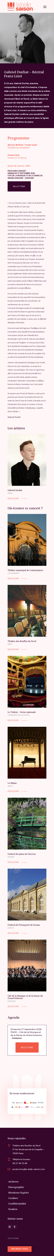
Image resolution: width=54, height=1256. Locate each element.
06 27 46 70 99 (19, 1163)
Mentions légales (18, 1192)
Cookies (13, 1198)
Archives (13, 1181)
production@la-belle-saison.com (28, 1169)
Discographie (16, 1187)
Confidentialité (17, 1203)
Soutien (12, 1208)
